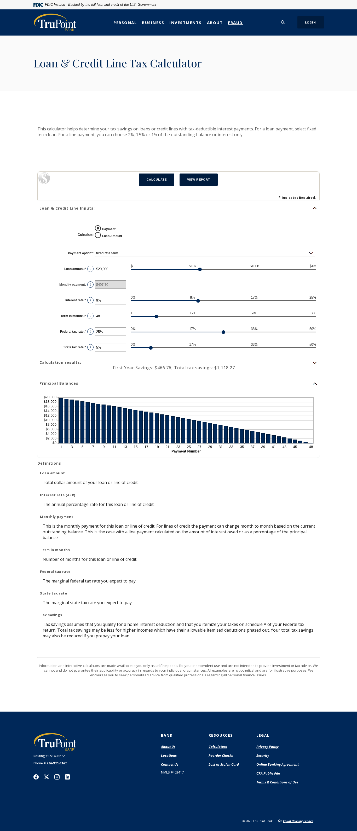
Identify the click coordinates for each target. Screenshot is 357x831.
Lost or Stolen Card (224, 764)
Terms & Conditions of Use (277, 782)
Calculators (218, 746)
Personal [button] (125, 22)
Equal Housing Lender (298, 821)
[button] (178, 208)
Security (262, 755)
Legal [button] (263, 735)
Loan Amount (112, 236)
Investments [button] (185, 22)
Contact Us (169, 764)
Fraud (235, 22)
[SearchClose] (283, 22)
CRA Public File (268, 773)
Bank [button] (167, 735)
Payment (109, 229)
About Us (168, 746)
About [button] (215, 22)
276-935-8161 (57, 763)
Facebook (36, 777)
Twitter (46, 777)
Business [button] (153, 22)
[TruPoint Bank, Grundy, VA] (55, 22)
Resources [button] (221, 735)
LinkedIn (67, 777)
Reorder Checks (221, 755)
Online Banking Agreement (277, 764)
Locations (169, 755)
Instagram (57, 777)
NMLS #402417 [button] (172, 772)
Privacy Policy (267, 746)
